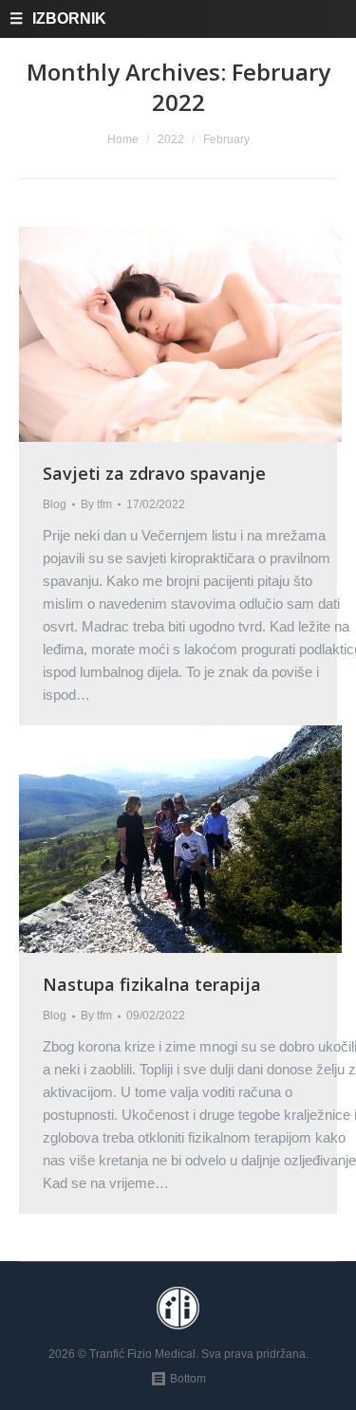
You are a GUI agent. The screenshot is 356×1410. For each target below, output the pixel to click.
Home (123, 139)
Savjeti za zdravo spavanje (154, 473)
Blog (54, 504)
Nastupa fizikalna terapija (152, 984)
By (96, 504)
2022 (171, 139)
